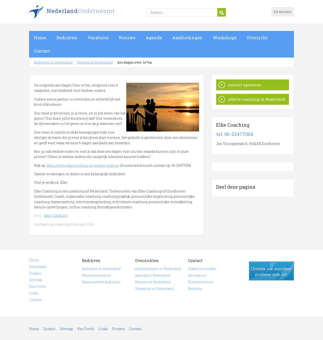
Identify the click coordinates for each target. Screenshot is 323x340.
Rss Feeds (37, 286)
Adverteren (197, 275)
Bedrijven (67, 37)
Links (34, 293)
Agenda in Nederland (152, 275)
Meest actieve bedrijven (101, 282)
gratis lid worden (271, 271)
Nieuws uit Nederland (95, 62)
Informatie (38, 266)
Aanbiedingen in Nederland (158, 268)
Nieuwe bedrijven (96, 275)
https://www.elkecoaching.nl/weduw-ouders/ (83, 165)
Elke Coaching (56, 215)
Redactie (195, 288)
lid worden (283, 11)
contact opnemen (244, 84)
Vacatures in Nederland (154, 288)
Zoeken (35, 273)
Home (40, 37)
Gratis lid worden (202, 268)
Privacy (118, 329)
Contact (42, 51)
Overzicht (257, 37)
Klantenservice (200, 282)
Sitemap (35, 280)
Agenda (154, 37)
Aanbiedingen (187, 37)
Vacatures (98, 37)
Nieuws (127, 37)
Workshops (224, 37)
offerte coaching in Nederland (256, 99)
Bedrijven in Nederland (88, 12)
